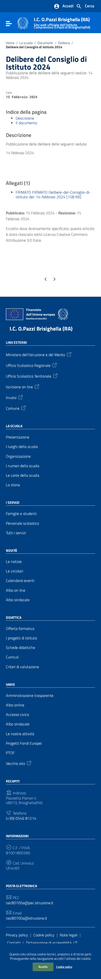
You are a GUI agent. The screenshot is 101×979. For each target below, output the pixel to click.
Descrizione (25, 118)
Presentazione (17, 437)
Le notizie (14, 561)
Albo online (15, 705)
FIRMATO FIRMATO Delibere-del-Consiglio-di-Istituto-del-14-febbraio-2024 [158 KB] (53, 194)
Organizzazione (18, 456)
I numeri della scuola (22, 466)
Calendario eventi (20, 580)
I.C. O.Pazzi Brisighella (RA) (62, 22)
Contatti (14, 943)
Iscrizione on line (19, 386)
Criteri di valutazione (22, 667)
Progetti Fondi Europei (24, 743)
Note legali (68, 935)
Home (10, 43)
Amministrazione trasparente (29, 695)
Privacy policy (17, 935)
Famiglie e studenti (21, 513)
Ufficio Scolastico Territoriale (28, 376)
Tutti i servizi (16, 533)
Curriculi (12, 657)
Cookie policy (64, 966)
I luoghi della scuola (22, 446)
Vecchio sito (15, 763)
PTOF (10, 753)
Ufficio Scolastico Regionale (28, 365)
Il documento (26, 123)
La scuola (26, 43)
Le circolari (14, 571)
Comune (12, 408)
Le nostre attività (20, 734)
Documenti (45, 43)
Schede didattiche (20, 647)
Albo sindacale (17, 600)
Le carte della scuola (22, 475)
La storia (13, 485)
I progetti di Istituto (21, 638)
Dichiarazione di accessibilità (49, 943)
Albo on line (15, 590)
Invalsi (11, 397)
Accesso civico (17, 714)
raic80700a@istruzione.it (26, 918)
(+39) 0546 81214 (21, 818)
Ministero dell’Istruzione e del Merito (35, 354)
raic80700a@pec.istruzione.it (29, 903)
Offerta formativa (20, 628)
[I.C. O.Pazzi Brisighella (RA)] (23, 23)
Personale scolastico (22, 523)
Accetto (43, 966)
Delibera (64, 43)
